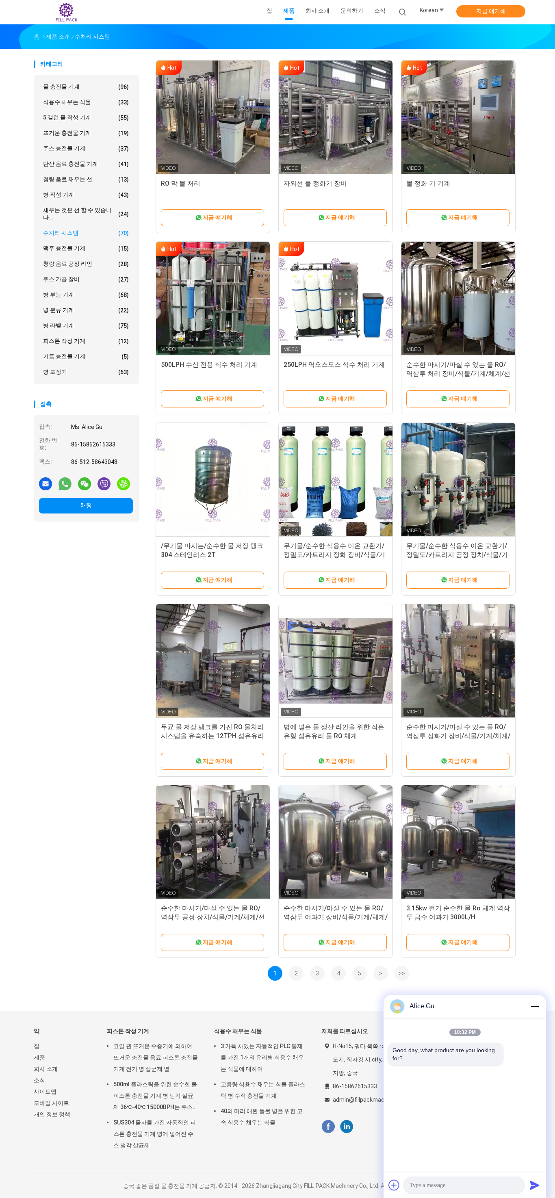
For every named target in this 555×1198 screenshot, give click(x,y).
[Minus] (535, 1006)
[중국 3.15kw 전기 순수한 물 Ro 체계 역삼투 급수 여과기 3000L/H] (458, 842)
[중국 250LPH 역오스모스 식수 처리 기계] (335, 298)
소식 (39, 1080)
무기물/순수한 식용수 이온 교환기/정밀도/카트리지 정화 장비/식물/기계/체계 (334, 555)
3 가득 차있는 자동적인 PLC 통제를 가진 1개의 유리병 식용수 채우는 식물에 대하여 (262, 1057)
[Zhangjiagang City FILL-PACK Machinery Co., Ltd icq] (123, 483)
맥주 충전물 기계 (86, 248)
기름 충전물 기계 (86, 356)
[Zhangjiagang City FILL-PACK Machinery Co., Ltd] (65, 12)
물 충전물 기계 (86, 86)
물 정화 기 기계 (428, 183)
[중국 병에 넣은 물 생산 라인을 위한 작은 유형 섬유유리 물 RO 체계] (335, 661)
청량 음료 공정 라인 (86, 263)
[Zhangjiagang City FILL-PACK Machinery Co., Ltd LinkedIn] (346, 1127)
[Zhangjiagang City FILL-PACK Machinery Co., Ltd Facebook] (328, 1127)
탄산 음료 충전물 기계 (86, 163)
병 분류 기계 (86, 310)
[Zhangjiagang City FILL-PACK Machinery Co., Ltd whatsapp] (65, 483)
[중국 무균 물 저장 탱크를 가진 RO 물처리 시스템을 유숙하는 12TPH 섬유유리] (213, 661)
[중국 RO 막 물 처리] (213, 117)
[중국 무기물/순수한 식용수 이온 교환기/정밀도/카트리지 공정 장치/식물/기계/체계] (458, 480)
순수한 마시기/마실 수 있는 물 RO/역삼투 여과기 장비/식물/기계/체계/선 (336, 917)
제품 (39, 1057)
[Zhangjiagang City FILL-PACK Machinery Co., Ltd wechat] (84, 483)
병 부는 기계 (86, 294)
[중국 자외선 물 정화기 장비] (335, 117)
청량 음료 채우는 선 (86, 179)
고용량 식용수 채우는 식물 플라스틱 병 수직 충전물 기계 (263, 1090)
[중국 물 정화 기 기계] (458, 117)
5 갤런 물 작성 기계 (86, 117)
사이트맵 (45, 1091)
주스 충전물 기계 (86, 148)
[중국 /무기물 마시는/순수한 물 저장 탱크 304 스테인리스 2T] (213, 480)
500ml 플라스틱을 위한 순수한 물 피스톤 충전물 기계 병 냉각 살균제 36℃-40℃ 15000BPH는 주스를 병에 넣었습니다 (155, 1097)
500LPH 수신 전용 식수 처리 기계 (209, 364)
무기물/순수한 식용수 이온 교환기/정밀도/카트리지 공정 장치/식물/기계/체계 (457, 555)
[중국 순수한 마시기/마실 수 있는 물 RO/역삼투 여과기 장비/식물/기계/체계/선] (335, 842)
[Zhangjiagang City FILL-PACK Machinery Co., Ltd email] (45, 483)
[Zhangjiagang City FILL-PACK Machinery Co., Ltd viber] (104, 483)
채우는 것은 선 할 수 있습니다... (86, 214)
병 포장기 (86, 371)
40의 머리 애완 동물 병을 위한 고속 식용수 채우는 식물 (262, 1117)
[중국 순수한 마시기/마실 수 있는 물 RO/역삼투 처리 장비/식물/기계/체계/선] (458, 298)
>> (402, 973)
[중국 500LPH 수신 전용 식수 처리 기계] (213, 298)
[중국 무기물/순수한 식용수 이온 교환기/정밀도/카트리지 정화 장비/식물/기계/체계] (335, 480)
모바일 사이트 (51, 1103)
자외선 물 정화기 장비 (315, 183)
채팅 (86, 505)
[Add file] (394, 1185)
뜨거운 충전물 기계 (86, 133)
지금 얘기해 (491, 11)
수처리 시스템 (86, 233)
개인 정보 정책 (52, 1114)
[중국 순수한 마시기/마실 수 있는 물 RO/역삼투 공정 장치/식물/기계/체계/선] (213, 842)
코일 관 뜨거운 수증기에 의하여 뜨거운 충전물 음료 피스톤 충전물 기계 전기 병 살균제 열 (155, 1057)
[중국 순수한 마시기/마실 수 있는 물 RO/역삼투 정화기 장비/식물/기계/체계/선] (458, 661)
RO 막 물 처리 (180, 183)
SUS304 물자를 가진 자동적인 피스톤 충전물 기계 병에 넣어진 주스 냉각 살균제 (154, 1133)
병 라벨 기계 (86, 325)
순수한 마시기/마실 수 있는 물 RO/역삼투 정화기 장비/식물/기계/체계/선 (458, 736)
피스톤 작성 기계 (86, 341)
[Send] (534, 1185)
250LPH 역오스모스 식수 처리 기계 (334, 364)
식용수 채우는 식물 (86, 102)
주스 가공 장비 (86, 279)
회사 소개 (46, 1069)
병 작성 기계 (86, 194)
